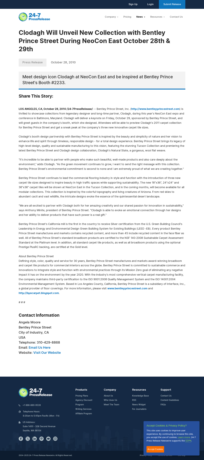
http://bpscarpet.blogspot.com (39, 293)
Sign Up (133, 4)
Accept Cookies (155, 449)
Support (166, 390)
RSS (134, 400)
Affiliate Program (83, 414)
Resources (139, 390)
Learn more (184, 437)
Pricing (127, 17)
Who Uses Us (110, 400)
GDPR (188, 440)
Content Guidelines (170, 400)
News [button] (139, 17)
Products (81, 390)
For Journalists (139, 409)
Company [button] (110, 17)
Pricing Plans (81, 396)
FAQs (163, 405)
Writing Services (83, 409)
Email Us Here (39, 347)
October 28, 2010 (63, 62)
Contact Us (176, 17)
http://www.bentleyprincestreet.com (155, 109)
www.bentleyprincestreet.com (127, 288)
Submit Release (172, 4)
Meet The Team (111, 405)
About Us (108, 396)
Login (150, 4)
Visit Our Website (47, 352)
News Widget (139, 405)
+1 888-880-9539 (32, 405)
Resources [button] (156, 17)
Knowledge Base (140, 396)
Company (110, 390)
